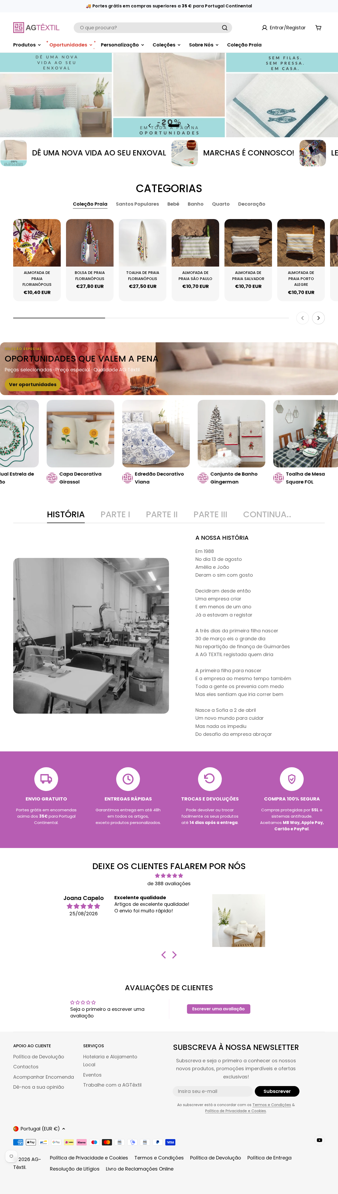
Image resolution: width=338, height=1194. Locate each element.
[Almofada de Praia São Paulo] (195, 243)
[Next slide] (188, 125)
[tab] (66, 516)
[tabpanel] (169, 636)
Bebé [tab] (173, 204)
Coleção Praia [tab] (90, 204)
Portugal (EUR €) (40, 1128)
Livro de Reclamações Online (139, 1168)
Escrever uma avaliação (218, 1009)
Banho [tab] (196, 204)
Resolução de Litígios (75, 1168)
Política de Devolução (215, 1157)
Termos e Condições (271, 1104)
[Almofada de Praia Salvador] (248, 243)
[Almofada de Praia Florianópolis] (37, 243)
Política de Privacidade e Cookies (235, 1111)
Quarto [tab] (221, 204)
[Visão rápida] (54, 229)
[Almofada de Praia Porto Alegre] (301, 243)
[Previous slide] (149, 125)
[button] (163, 125)
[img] (169, 876)
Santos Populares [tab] (137, 204)
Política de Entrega (269, 1157)
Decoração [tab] (251, 204)
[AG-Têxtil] (126, 153)
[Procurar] (225, 28)
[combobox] (153, 27)
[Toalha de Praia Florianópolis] (142, 243)
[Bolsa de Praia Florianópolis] (90, 243)
